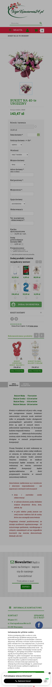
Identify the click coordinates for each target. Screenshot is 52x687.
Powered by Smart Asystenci (26, 686)
